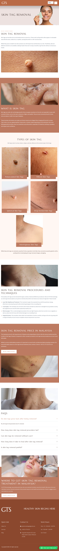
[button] (48, 547)
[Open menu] (55, 3)
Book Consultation (9, 351)
